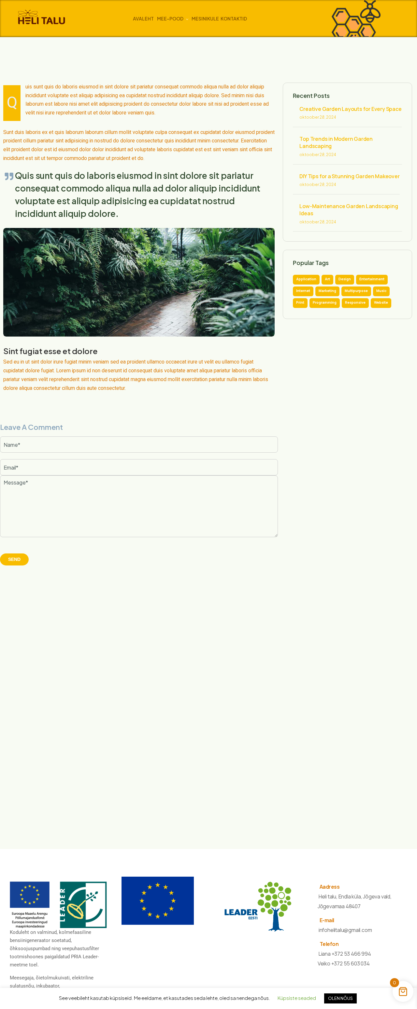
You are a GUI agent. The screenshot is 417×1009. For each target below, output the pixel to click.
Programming (325, 302)
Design (344, 279)
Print (300, 302)
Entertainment (371, 279)
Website (381, 302)
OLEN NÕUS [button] (340, 998)
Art (327, 279)
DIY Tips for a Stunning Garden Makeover (349, 176)
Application (306, 279)
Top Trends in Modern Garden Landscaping (336, 142)
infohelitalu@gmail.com (345, 930)
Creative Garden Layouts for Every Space (350, 109)
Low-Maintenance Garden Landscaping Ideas (348, 210)
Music (381, 290)
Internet (303, 290)
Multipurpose (356, 290)
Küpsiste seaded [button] (297, 998)
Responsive (355, 302)
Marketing (327, 290)
